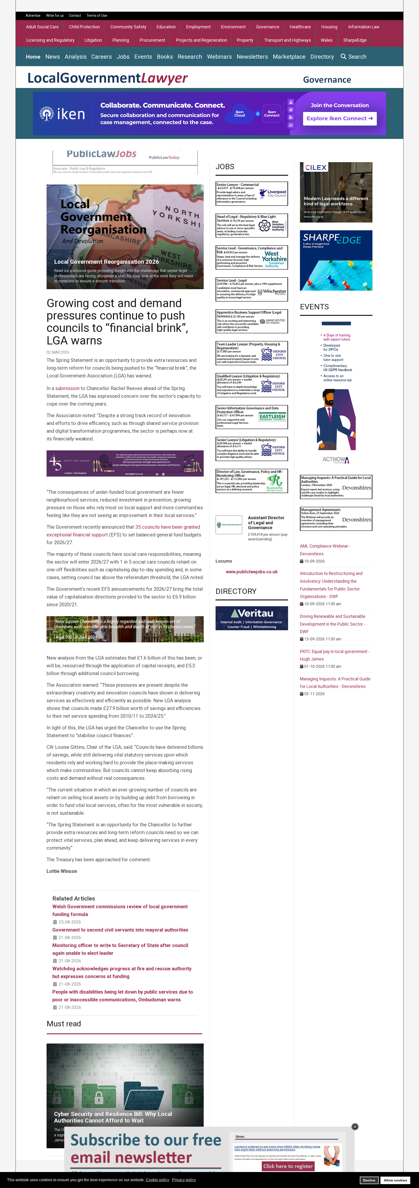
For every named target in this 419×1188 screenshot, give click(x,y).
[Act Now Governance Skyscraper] (336, 394)
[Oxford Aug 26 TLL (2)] (252, 353)
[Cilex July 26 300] (336, 192)
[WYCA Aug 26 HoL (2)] (252, 225)
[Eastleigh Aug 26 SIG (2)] (252, 417)
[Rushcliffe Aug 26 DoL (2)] (252, 480)
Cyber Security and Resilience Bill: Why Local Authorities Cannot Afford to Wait (113, 1046)
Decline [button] (369, 1180)
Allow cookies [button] (395, 1180)
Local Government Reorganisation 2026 (80, 187)
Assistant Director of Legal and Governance (266, 522)
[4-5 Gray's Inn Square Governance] (125, 463)
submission (67, 388)
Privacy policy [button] (184, 1180)
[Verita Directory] (252, 618)
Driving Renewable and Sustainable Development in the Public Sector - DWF (332, 624)
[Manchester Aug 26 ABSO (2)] (252, 321)
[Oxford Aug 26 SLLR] (252, 448)
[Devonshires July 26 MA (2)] (336, 518)
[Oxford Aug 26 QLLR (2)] (252, 385)
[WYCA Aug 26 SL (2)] (252, 257)
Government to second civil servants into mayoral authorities (120, 930)
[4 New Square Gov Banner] (125, 629)
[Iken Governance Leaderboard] (209, 113)
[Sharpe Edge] (336, 260)
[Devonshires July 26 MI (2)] (336, 486)
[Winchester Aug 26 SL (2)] (252, 289)
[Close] (355, 1126)
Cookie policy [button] (157, 1180)
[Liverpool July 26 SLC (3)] (252, 193)
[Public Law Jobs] (125, 162)
